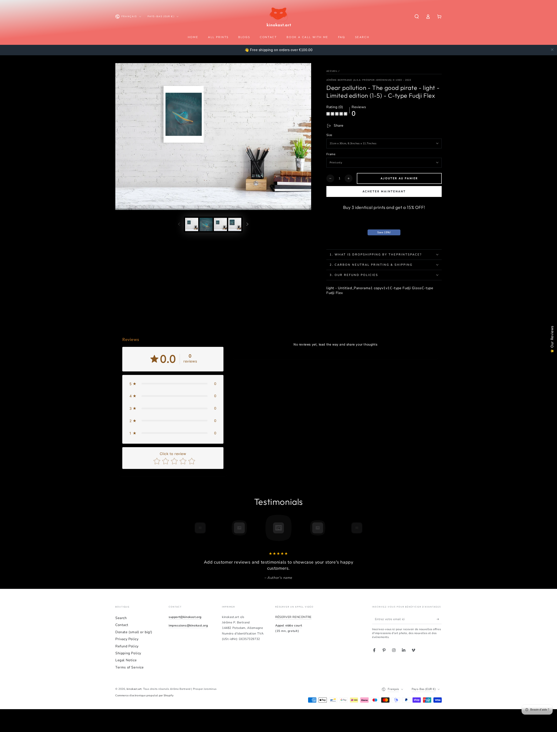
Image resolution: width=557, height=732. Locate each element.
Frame (330, 154)
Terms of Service (129, 667)
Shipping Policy (128, 653)
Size (329, 135)
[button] (416, 16)
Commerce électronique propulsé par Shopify (144, 695)
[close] (552, 50)
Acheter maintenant (384, 191)
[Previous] (190, 528)
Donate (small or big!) (133, 632)
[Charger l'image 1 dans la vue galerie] (191, 224)
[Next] (366, 528)
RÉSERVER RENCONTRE (293, 617)
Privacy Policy (126, 639)
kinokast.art (134, 689)
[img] (336, 114)
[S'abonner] (439, 619)
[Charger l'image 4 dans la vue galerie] (234, 224)
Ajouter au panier (399, 178)
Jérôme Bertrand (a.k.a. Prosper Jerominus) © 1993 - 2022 (368, 80)
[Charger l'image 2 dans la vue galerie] (206, 224)
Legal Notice (126, 660)
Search (121, 618)
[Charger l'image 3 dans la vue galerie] (220, 224)
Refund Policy (127, 646)
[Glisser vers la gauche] (179, 224)
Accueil (332, 71)
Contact (121, 625)
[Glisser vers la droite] (247, 224)
